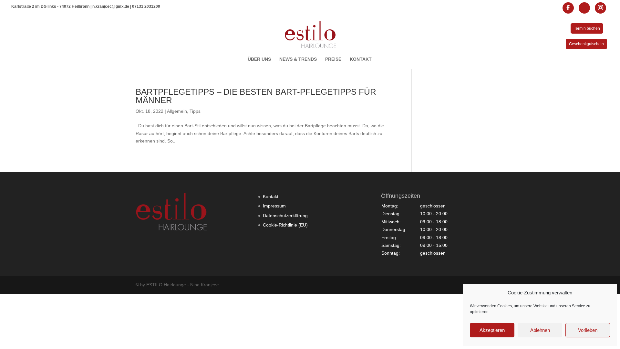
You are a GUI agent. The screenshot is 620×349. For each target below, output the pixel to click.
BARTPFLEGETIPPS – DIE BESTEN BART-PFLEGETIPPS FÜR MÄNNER (256, 96)
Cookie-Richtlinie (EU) (285, 224)
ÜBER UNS (259, 59)
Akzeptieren (492, 330)
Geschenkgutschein (586, 44)
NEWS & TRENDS (298, 59)
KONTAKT (361, 59)
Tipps (195, 111)
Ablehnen (540, 330)
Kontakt (270, 196)
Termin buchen (587, 28)
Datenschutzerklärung (285, 215)
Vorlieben (587, 330)
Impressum (274, 205)
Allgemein (177, 111)
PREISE (333, 59)
